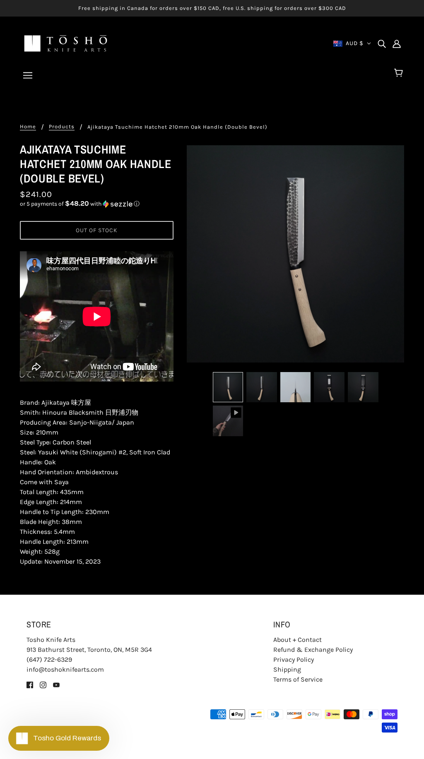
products (62, 127)
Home (28, 127)
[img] (381, 43)
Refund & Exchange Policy (313, 649)
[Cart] (400, 73)
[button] (96, 204)
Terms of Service (298, 679)
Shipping (287, 669)
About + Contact (297, 640)
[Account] (396, 43)
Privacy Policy (293, 659)
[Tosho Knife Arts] (65, 43)
